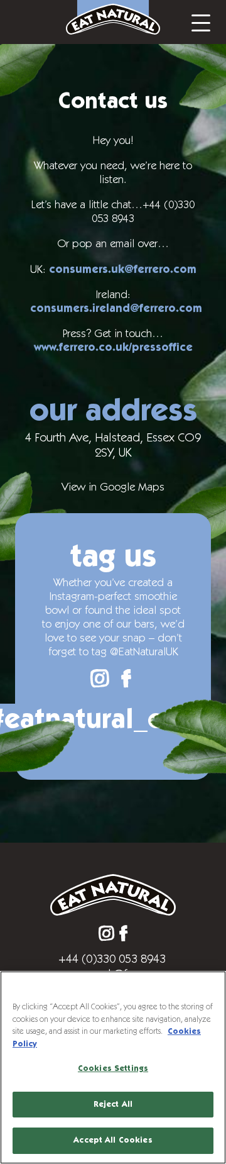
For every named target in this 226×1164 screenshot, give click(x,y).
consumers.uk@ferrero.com (122, 269)
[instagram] (99, 678)
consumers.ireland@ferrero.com (116, 308)
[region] (113, 1067)
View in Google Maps (113, 487)
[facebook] (126, 678)
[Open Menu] (200, 22)
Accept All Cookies (112, 1140)
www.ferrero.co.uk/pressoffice (113, 347)
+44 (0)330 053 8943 (112, 959)
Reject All (113, 1104)
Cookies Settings (113, 1069)
